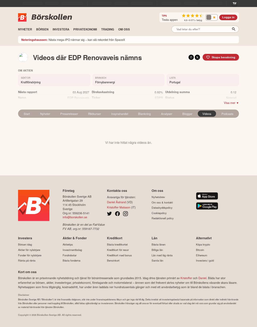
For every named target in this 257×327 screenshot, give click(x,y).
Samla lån (157, 260)
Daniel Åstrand (116, 202)
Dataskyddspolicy (162, 207)
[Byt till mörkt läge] (212, 17)
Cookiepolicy (159, 213)
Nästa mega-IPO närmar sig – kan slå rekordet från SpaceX (73, 39)
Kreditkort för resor (118, 250)
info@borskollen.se (75, 217)
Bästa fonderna (71, 260)
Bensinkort (113, 260)
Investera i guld (205, 260)
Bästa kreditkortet (117, 244)
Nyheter (45, 114)
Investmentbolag (72, 250)
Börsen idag (25, 244)
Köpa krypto (203, 244)
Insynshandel (119, 114)
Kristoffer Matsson (118, 207)
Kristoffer (186, 278)
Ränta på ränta (26, 260)
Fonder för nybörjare (29, 255)
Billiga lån (157, 250)
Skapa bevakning (223, 57)
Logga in (228, 17)
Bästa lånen (158, 244)
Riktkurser (94, 114)
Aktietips (68, 244)
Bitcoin (200, 250)
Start (27, 114)
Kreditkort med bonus (119, 255)
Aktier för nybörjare (29, 250)
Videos (206, 114)
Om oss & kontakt (162, 202)
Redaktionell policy (163, 218)
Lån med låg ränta (162, 255)
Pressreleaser (69, 114)
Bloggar (187, 114)
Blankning (144, 114)
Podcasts (227, 114)
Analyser (166, 114)
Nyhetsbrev (158, 197)
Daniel (202, 278)
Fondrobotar (69, 255)
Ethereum (201, 255)
